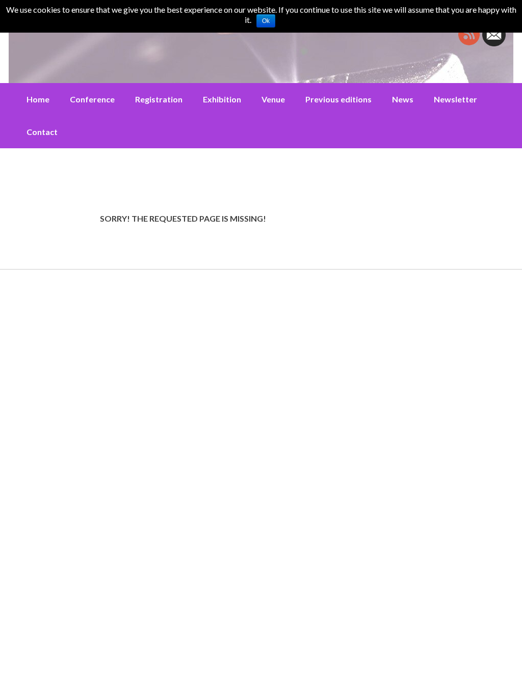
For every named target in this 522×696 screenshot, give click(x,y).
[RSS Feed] (469, 43)
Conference (92, 99)
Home (38, 99)
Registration (158, 99)
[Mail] (494, 43)
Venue (273, 99)
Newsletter (455, 99)
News (402, 99)
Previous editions (338, 99)
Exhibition (222, 99)
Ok (266, 20)
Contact (42, 132)
